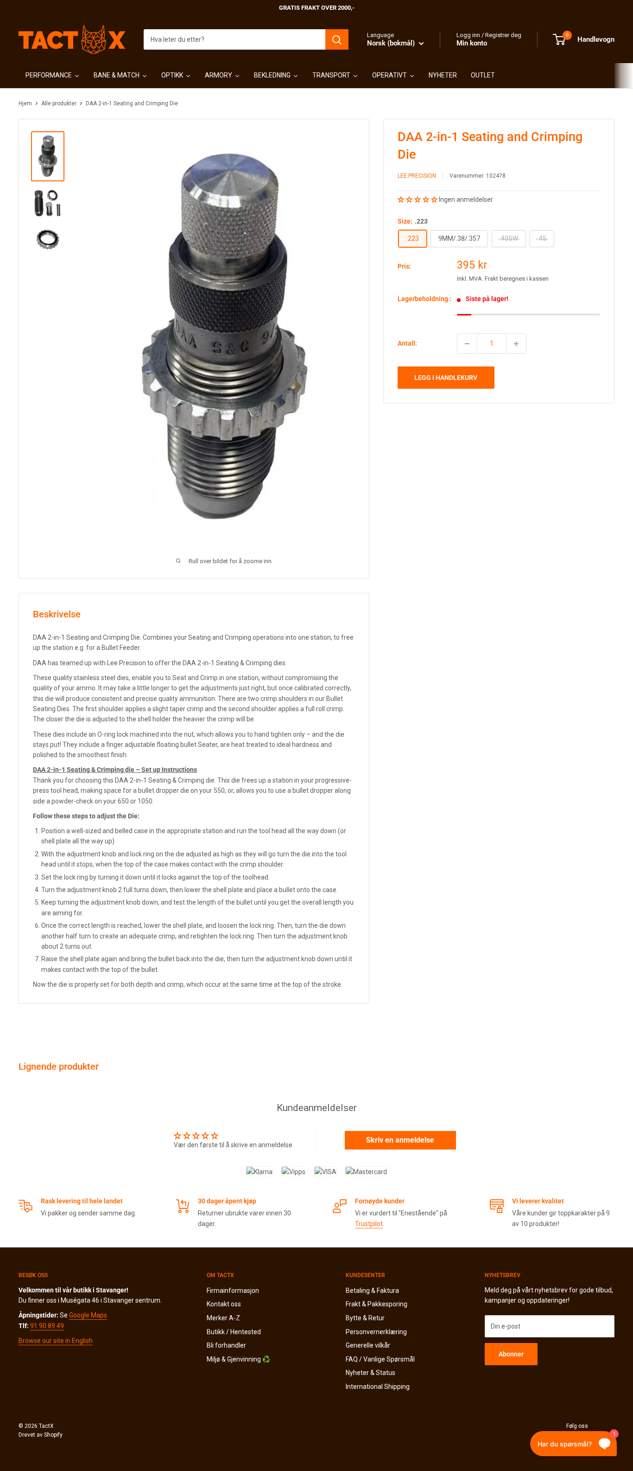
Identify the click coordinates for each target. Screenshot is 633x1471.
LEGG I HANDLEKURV (445, 378)
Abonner (511, 1354)
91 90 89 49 (47, 1326)
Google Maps (88, 1315)
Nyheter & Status (370, 1372)
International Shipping (378, 1386)
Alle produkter (58, 103)
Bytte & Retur (365, 1318)
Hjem (25, 103)
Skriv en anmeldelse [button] (400, 1140)
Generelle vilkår (368, 1345)
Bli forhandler (226, 1345)
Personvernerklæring (376, 1332)
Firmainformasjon (233, 1290)
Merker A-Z (223, 1318)
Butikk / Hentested (234, 1332)
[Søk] (336, 39)
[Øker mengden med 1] (516, 343)
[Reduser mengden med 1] (467, 343)
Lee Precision (417, 176)
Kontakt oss (224, 1304)
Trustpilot (369, 1223)
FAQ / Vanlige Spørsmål (380, 1359)
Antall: (407, 343)
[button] (418, 199)
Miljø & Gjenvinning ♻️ (238, 1359)
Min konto (471, 43)
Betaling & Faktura (372, 1290)
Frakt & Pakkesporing (376, 1304)
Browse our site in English (56, 1340)
